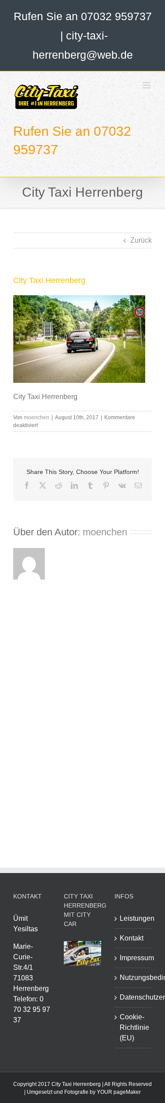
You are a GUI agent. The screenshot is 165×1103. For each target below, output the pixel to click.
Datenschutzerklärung (133, 997)
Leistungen (133, 918)
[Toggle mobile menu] (147, 85)
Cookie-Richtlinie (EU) (133, 1027)
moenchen (36, 417)
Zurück (141, 240)
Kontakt (131, 938)
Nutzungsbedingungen (133, 977)
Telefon (24, 999)
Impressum (133, 958)
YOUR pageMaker (119, 1092)
